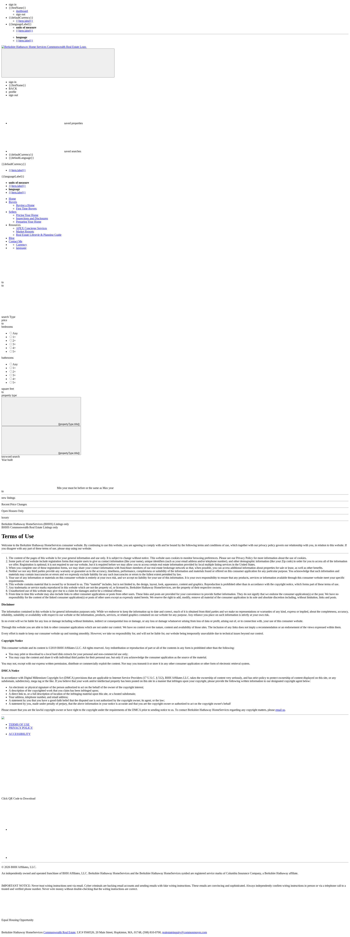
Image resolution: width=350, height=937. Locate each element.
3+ (14, 344)
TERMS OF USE (19, 724)
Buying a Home (25, 205)
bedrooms (7, 326)
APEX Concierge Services (31, 228)
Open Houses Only (12, 510)
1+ (14, 336)
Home (12, 198)
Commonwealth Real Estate (59, 932)
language (21, 247)
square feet (7, 388)
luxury (5, 517)
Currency (21, 244)
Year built (7, 459)
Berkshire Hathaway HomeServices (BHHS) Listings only (35, 524)
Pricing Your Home (27, 215)
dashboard (22, 11)
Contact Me (15, 241)
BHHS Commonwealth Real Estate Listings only (29, 527)
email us (280, 709)
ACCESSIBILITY (20, 733)
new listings (8, 497)
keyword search (10, 456)
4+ (14, 347)
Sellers (12, 211)
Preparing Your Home (28, 221)
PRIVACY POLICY (21, 727)
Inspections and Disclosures (32, 218)
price (4, 320)
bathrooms (7, 357)
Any (15, 333)
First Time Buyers (26, 208)
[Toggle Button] (57, 63)
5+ (14, 351)
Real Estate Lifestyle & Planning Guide (38, 234)
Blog (11, 238)
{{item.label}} (24, 20)
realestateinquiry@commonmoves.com (184, 932)
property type (9, 395)
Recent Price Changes (14, 504)
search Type (8, 316)
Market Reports (25, 231)
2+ (14, 340)
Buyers (13, 202)
